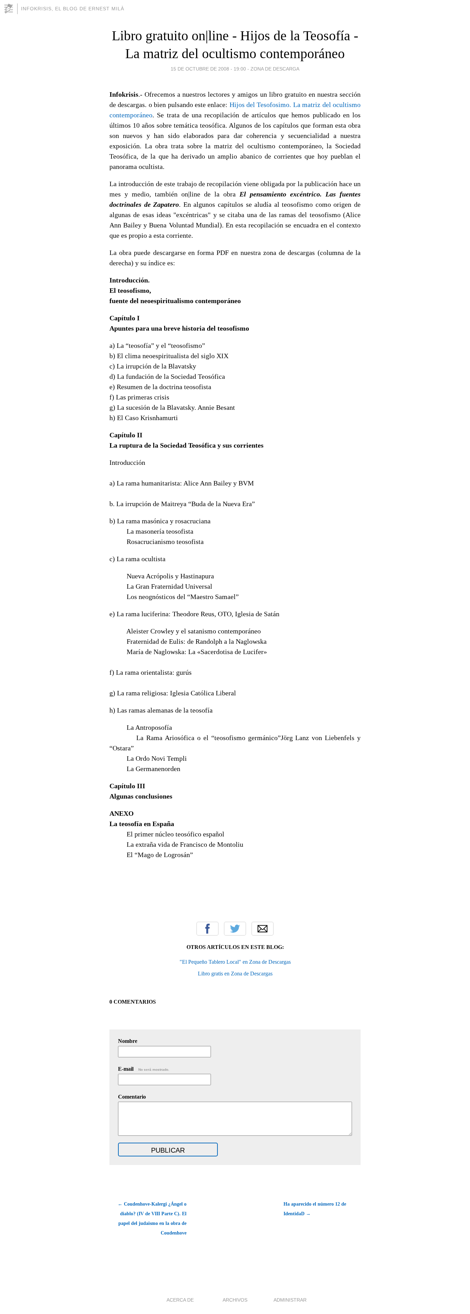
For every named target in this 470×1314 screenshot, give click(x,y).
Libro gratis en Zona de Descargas (235, 973)
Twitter (235, 929)
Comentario (132, 1097)
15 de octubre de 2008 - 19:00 (208, 69)
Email (263, 929)
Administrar (290, 1300)
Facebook (207, 929)
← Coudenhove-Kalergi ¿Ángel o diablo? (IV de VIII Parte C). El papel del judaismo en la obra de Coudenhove (152, 1218)
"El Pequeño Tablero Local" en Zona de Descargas (235, 962)
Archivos (235, 1300)
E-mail (143, 1069)
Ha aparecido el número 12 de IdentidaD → (315, 1208)
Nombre (127, 1041)
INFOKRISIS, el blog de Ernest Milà (72, 8)
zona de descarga (274, 69)
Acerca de (180, 1300)
